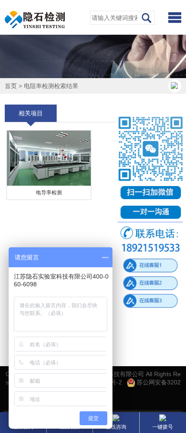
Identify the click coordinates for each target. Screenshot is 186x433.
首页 (11, 85)
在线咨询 (116, 427)
